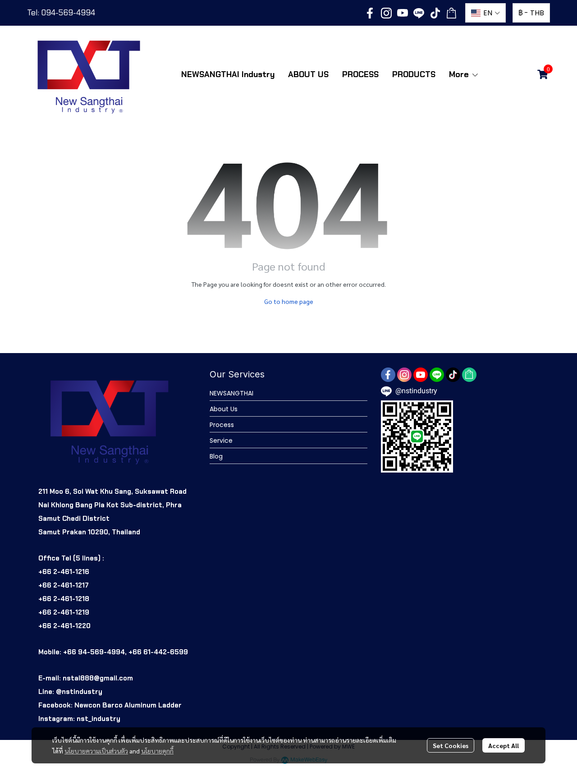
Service (221, 440)
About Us (224, 408)
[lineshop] (451, 13)
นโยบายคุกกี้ (157, 751)
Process (222, 424)
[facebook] (370, 13)
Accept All (503, 745)
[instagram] (386, 13)
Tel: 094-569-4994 (61, 12)
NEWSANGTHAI (231, 393)
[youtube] (402, 13)
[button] (485, 13)
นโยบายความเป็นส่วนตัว (96, 751)
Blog (216, 456)
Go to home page (288, 301)
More (460, 74)
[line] (419, 13)
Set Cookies (450, 745)
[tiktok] (435, 13)
